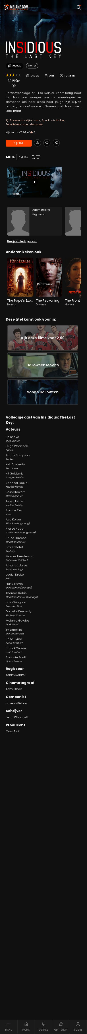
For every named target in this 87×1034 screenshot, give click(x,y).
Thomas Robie (22, 595)
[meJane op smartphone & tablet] (34, 157)
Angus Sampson (18, 457)
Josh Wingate (16, 604)
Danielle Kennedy (18, 613)
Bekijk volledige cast (22, 241)
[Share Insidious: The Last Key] (56, 142)
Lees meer (13, 111)
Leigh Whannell (17, 448)
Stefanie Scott (16, 659)
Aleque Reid (14, 512)
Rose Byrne (14, 641)
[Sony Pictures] (14, 66)
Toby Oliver (14, 689)
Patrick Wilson (16, 650)
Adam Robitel (15, 675)
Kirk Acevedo (15, 466)
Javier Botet (14, 549)
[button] (8, 1027)
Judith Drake (15, 576)
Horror (32, 65)
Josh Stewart (15, 494)
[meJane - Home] (16, 7)
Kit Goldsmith (15, 475)
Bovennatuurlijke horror (25, 120)
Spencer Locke (16, 485)
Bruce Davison (16, 540)
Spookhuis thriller (53, 120)
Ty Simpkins (15, 631)
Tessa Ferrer (15, 503)
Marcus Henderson (19, 558)
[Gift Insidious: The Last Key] (37, 142)
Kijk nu (18, 143)
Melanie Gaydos (17, 622)
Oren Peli (12, 731)
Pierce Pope (21, 530)
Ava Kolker (18, 521)
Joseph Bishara (17, 703)
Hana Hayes (19, 585)
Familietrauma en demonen (24, 124)
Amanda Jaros (16, 567)
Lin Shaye (12, 439)
